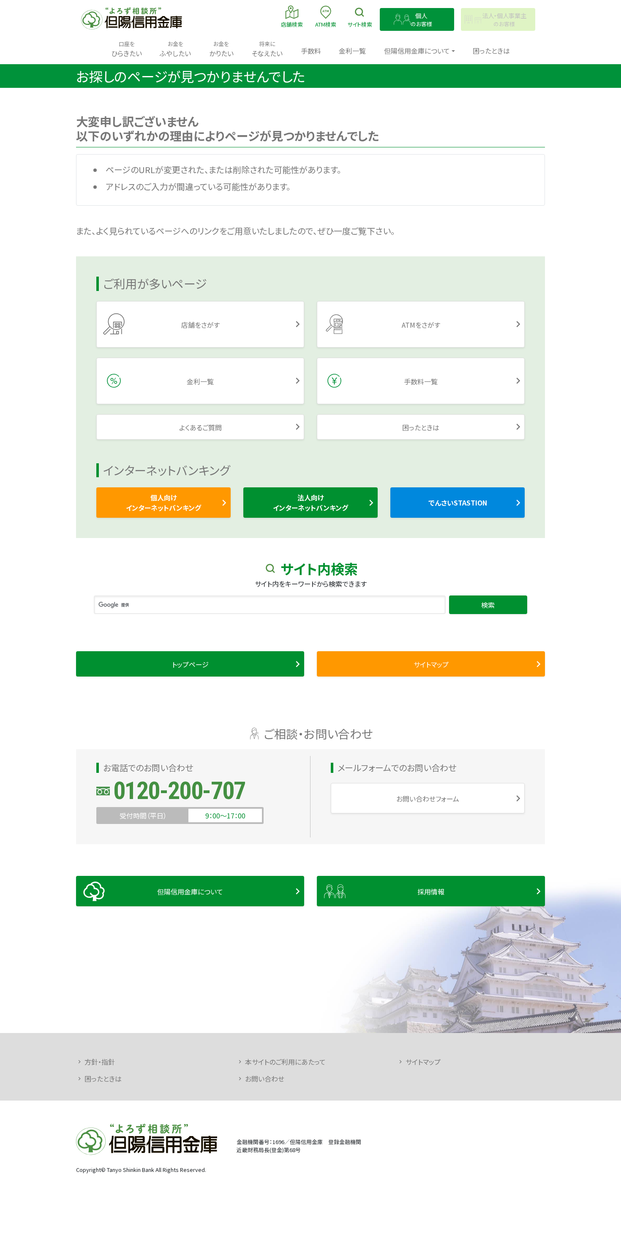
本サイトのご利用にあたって (285, 1062)
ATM (325, 24)
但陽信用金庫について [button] (417, 51)
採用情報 (430, 891)
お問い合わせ (264, 1079)
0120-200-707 (179, 791)
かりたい (221, 49)
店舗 (292, 24)
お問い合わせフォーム (427, 799)
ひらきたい (126, 49)
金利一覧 (352, 51)
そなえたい (267, 49)
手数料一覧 (421, 381)
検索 (359, 24)
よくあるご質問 (200, 427)
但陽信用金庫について (190, 891)
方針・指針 (99, 1062)
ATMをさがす (421, 325)
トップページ (190, 664)
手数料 (311, 51)
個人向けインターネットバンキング (163, 502)
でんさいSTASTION (457, 502)
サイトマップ (431, 664)
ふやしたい (175, 49)
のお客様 (421, 19)
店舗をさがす (200, 325)
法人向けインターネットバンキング (310, 502)
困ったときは (491, 51)
